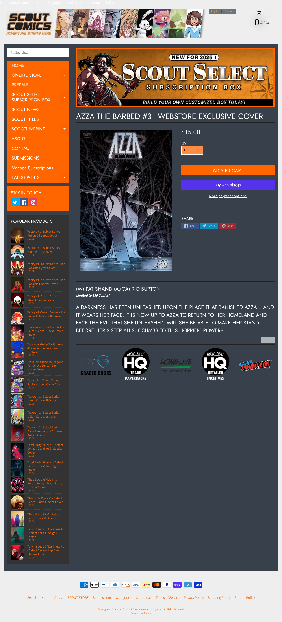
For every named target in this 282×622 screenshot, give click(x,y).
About (58, 597)
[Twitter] (15, 202)
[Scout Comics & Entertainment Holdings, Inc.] (105, 24)
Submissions (102, 597)
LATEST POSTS (40, 178)
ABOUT (18, 139)
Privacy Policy (194, 597)
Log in (214, 11)
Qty (183, 143)
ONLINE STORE (40, 76)
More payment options (228, 196)
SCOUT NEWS (26, 109)
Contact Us (144, 597)
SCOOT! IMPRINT (40, 130)
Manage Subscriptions (32, 168)
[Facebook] (24, 202)
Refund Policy (245, 597)
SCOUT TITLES (25, 119)
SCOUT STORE (78, 597)
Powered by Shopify (141, 612)
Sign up (228, 11)
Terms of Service (168, 597)
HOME (18, 65)
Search (32, 597)
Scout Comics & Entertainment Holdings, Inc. (139, 609)
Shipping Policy (219, 597)
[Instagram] (33, 202)
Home (45, 597)
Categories (124, 597)
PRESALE (20, 85)
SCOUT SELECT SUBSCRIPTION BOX (40, 97)
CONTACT (21, 148)
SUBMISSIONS (25, 158)
